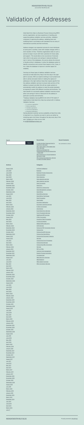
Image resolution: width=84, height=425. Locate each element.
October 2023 (9, 232)
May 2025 (8, 200)
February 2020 (10, 295)
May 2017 (8, 365)
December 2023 (10, 228)
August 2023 (9, 236)
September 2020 (10, 280)
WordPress (75, 418)
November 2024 (10, 213)
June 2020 (9, 287)
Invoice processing (41, 221)
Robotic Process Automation (44, 253)
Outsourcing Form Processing (44, 240)
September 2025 (10, 192)
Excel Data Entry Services (43, 211)
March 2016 (9, 388)
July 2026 (8, 170)
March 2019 (9, 319)
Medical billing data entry (43, 223)
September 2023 (10, 234)
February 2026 (10, 181)
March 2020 (9, 293)
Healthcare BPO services (43, 215)
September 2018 (10, 331)
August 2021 (9, 257)
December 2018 (10, 325)
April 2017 (8, 367)
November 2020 (10, 276)
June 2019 (8, 312)
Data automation (41, 175)
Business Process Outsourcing (44, 172)
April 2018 (8, 342)
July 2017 (8, 361)
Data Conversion (41, 183)
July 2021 (8, 259)
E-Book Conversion (42, 206)
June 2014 (9, 403)
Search (8, 140)
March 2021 (9, 268)
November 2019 (10, 302)
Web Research (40, 259)
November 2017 (10, 352)
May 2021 (8, 264)
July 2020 (8, 285)
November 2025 (10, 187)
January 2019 (9, 323)
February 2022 (10, 247)
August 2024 (9, 217)
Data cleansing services (43, 179)
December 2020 (10, 274)
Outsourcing (40, 230)
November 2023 (10, 230)
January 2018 (9, 348)
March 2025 (9, 204)
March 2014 (9, 408)
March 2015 (9, 397)
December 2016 (10, 376)
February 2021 (10, 270)
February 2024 (10, 225)
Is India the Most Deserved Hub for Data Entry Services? (46, 144)
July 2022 (8, 240)
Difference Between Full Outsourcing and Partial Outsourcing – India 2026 (46, 151)
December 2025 (10, 185)
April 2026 (8, 177)
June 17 (8, 410)
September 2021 (10, 255)
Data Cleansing (41, 177)
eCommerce (40, 208)
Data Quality (40, 200)
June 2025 (9, 198)
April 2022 (8, 242)
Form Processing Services (43, 213)
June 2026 (9, 172)
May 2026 (8, 175)
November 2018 (10, 327)
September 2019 (10, 306)
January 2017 (9, 374)
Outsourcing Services (42, 242)
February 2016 (10, 391)
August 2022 (9, 238)
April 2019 (8, 316)
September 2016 (10, 382)
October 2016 (9, 380)
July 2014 (8, 401)
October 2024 (10, 215)
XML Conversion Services (43, 264)
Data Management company (44, 189)
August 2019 (9, 308)
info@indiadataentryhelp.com (33, 121)
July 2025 (8, 196)
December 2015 (10, 395)
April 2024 (9, 221)
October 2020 (9, 278)
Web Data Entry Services (43, 257)
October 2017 (9, 355)
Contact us (30, 119)
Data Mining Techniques (43, 196)
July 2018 (8, 335)
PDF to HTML (40, 249)
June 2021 (8, 261)
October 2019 (9, 304)
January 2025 (9, 208)
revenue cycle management (44, 251)
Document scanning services (44, 204)
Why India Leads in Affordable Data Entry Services (46, 147)
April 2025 (8, 202)
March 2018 (9, 344)
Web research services (42, 261)
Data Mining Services (42, 194)
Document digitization (42, 202)
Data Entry (39, 185)
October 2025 (9, 189)
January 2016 (9, 393)
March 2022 (9, 244)
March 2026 (9, 179)
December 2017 (10, 350)
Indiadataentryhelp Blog (42, 6)
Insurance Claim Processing (44, 219)
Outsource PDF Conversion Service (46, 228)
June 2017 (8, 363)
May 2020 (8, 289)
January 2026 (9, 183)
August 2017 (9, 359)
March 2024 (9, 223)
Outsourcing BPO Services (43, 232)
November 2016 (10, 378)
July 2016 (8, 386)
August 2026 (9, 168)
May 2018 (8, 340)
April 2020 (8, 291)
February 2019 (10, 321)
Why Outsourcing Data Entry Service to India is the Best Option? (46, 158)
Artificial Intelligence (42, 168)
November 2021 (10, 253)
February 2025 (10, 206)
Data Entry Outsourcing (43, 187)
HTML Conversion (41, 217)
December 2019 (10, 299)
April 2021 (8, 266)
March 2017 (9, 369)
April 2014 (8, 405)
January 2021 (9, 272)
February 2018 (10, 346)
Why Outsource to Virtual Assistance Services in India (46, 155)
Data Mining (40, 192)
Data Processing (41, 198)
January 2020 (9, 297)
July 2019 (8, 310)
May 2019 (8, 314)
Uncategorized (40, 255)
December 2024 (10, 211)
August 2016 (9, 384)
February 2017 (10, 372)
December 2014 (10, 399)
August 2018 (9, 333)
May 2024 (8, 219)
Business (39, 170)
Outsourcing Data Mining (43, 234)
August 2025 (9, 194)
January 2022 (9, 249)
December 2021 (10, 251)
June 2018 (8, 338)
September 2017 (10, 357)
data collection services (43, 181)
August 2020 (9, 283)
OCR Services (40, 225)
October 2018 (9, 329)
